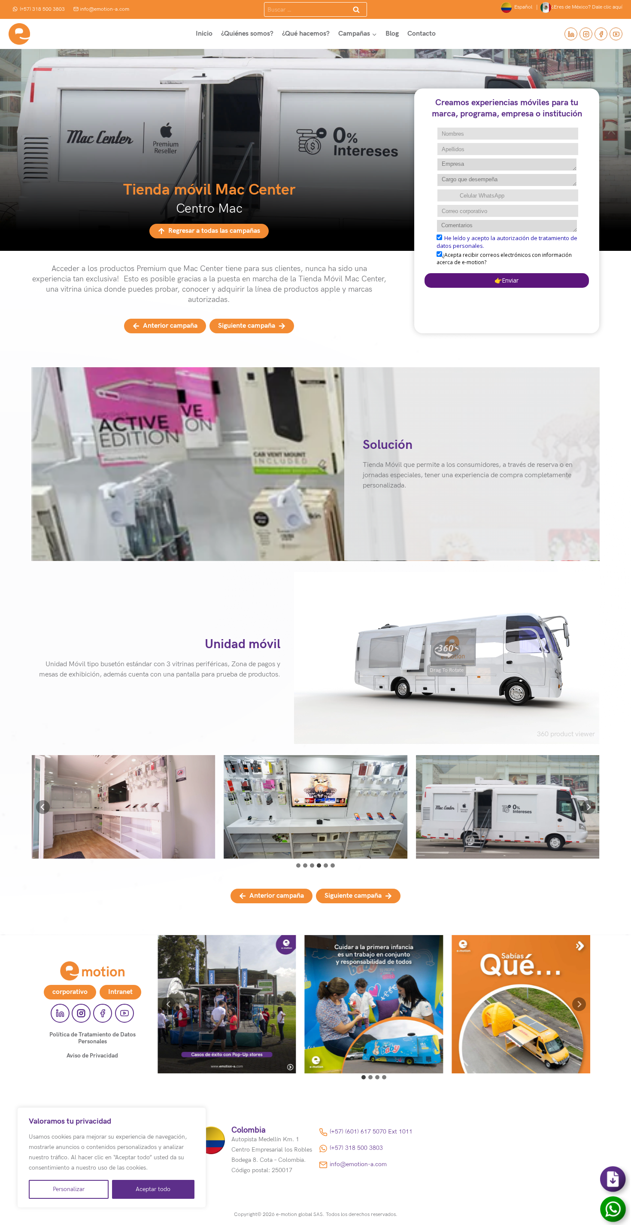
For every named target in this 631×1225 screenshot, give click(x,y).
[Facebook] (601, 33)
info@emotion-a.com (104, 9)
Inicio (204, 34)
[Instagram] (585, 33)
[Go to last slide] (169, 1004)
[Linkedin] (570, 33)
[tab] (298, 865)
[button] (123, 807)
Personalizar (69, 1189)
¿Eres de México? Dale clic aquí (586, 7)
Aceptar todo (153, 1189)
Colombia (248, 1130)
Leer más (227, 1014)
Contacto (421, 34)
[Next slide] (588, 807)
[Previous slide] (43, 807)
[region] (111, 1157)
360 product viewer (566, 734)
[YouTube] (616, 33)
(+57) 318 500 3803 (42, 9)
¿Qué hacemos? (306, 34)
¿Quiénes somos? (247, 34)
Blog (392, 34)
